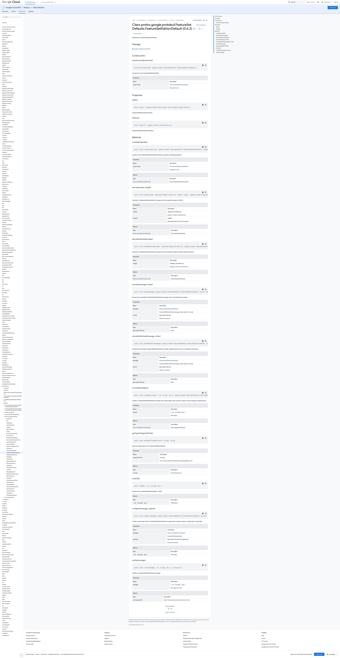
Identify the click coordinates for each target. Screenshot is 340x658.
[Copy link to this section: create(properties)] (149, 142)
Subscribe (319, 654)
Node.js (27, 7)
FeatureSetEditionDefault (142, 182)
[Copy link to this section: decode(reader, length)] (153, 188)
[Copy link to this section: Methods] (143, 138)
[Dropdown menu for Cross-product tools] (56, 2)
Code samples (187, 641)
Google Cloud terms (54, 654)
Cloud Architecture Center (190, 644)
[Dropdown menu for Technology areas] (38, 2)
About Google (30, 654)
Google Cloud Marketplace (33, 641)
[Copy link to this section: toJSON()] (141, 479)
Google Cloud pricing (31, 638)
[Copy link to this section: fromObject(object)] (150, 388)
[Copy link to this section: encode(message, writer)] (154, 285)
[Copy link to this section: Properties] (144, 95)
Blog (262, 635)
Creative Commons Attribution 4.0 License (176, 619)
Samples (31, 11)
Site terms (44, 654)
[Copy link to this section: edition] (139, 100)
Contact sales (30, 644)
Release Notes (108, 641)
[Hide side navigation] (21, 655)
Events (263, 638)
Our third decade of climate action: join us (72, 654)
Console (311, 2)
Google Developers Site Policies (157, 621)
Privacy (37, 654)
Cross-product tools (47, 2)
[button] (11, 386)
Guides (13, 11)
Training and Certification (190, 647)
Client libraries (38, 7)
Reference (22, 11)
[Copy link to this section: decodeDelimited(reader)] (155, 239)
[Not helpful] (206, 20)
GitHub (185, 635)
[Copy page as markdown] (199, 28)
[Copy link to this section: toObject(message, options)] (157, 509)
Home (133, 20)
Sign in (336, 2)
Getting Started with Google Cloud (192, 638)
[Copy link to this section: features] (141, 118)
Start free (333, 7)
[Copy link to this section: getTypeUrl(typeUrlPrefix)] (154, 433)
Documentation (141, 20)
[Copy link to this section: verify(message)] (147, 560)
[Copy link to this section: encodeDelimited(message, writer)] (162, 336)
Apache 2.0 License (134, 621)
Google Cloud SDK (13, 7)
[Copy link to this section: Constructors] (147, 56)
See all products (30, 635)
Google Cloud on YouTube (268, 644)
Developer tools (152, 20)
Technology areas (30, 2)
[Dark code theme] (202, 65)
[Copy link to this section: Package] (142, 44)
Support (106, 638)
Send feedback (201, 25)
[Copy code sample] (205, 65)
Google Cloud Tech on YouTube (270, 647)
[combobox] (296, 2)
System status (108, 644)
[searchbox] (12, 17)
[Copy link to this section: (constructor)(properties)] (154, 61)
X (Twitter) (264, 641)
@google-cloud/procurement (141, 49)
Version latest (139, 33)
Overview (5, 11)
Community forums (109, 635)
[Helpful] (203, 20)
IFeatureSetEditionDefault (179, 85)
